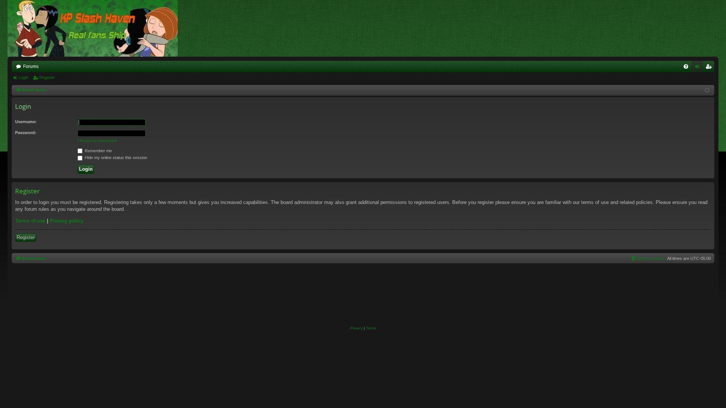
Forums (31, 66)
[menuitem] (686, 66)
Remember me (98, 150)
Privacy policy (66, 221)
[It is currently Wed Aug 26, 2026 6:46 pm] (707, 90)
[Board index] (96, 28)
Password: (25, 132)
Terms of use (30, 221)
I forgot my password (97, 140)
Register (47, 77)
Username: (26, 121)
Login (23, 77)
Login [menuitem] (699, 68)
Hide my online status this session (115, 157)
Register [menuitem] (710, 68)
